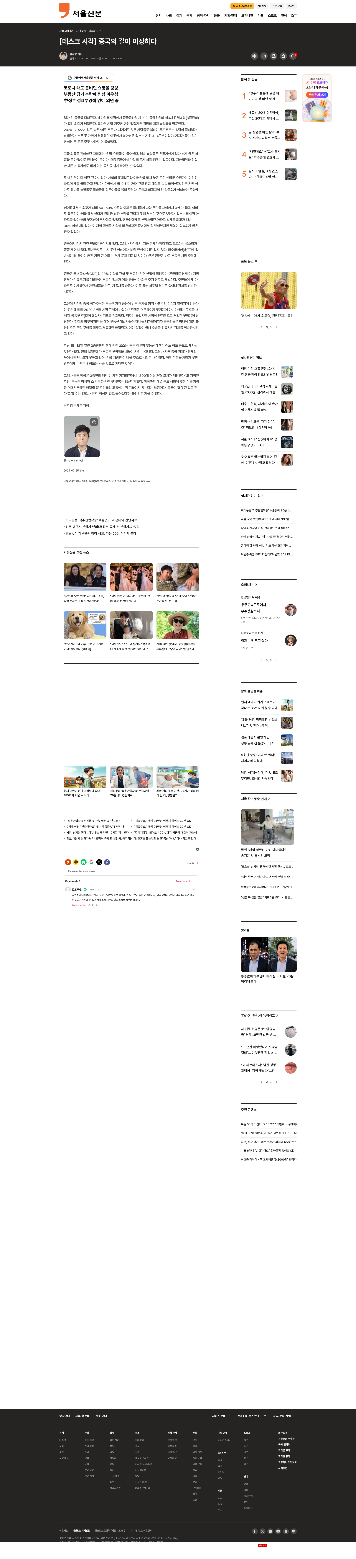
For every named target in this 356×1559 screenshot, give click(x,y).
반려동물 (197, 1487)
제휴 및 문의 (82, 1416)
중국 (137, 1446)
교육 (87, 1458)
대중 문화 (197, 1464)
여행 (195, 1476)
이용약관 (63, 1530)
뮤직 (246, 1501)
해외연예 (248, 1496)
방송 (246, 1484)
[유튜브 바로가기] (278, 1531)
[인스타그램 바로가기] (270, 1531)
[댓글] (293, 56)
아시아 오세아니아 (144, 1464)
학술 (195, 1446)
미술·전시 (197, 1452)
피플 (260, 15)
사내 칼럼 (81, 30)
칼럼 (220, 1466)
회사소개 (282, 1432)
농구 (246, 1458)
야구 (246, 1440)
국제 (189, 15)
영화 (195, 1493)
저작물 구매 (284, 1450)
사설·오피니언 (66, 30)
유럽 (137, 1476)
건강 (195, 1481)
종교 (195, 1470)
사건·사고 (89, 1440)
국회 (61, 1446)
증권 (112, 1470)
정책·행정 (172, 1440)
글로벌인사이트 (142, 1487)
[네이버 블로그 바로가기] (294, 1531)
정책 (112, 1481)
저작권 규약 (284, 1456)
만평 (220, 1478)
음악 (195, 1440)
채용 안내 (101, 1416)
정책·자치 (203, 15)
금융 (112, 1452)
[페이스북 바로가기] (255, 1531)
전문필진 (222, 1472)
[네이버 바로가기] (286, 1531)
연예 (284, 15)
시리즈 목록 (224, 1440)
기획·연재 (230, 15)
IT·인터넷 (114, 1476)
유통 (112, 1464)
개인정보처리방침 (81, 1530)
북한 (61, 1452)
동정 (220, 1504)
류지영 (73, 54)
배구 (246, 1464)
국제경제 (139, 1440)
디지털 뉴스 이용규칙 (141, 1530)
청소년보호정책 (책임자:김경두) (110, 1530)
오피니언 (247, 15)
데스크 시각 (94, 30)
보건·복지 (89, 1476)
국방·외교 (64, 1458)
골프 (246, 1452)
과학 (87, 1464)
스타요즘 (248, 1507)
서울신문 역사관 (286, 1438)
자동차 (113, 1458)
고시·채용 (172, 1458)
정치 (159, 15)
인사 (220, 1498)
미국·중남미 (140, 1470)
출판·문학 (197, 1458)
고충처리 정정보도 (287, 1462)
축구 (246, 1446)
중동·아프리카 (142, 1458)
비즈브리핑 (115, 1487)
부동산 (113, 1446)
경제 (179, 15)
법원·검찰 (89, 1446)
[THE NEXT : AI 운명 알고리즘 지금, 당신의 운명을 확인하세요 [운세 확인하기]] (317, 98)
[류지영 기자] (63, 56)
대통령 (62, 1440)
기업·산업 (114, 1440)
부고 (220, 1510)
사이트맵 (282, 1468)
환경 (87, 1452)
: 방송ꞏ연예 (254, 798)
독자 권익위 (284, 1444)
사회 (169, 15)
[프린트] (273, 56)
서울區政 (172, 1452)
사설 (220, 1460)
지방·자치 (172, 1446)
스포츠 (272, 15)
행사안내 (64, 1416)
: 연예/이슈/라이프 (258, 1015)
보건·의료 (89, 1470)
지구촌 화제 (141, 1481)
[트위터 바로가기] (263, 1531)
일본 (137, 1452)
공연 (195, 1499)
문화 (217, 15)
